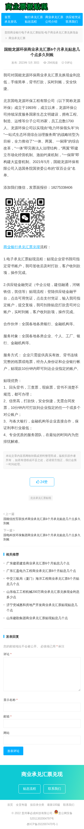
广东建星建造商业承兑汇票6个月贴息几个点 (38, 563)
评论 (7, 654)
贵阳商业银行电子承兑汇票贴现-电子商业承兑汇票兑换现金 (41, 32)
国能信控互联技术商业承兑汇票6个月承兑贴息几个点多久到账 (42, 521)
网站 (6, 733)
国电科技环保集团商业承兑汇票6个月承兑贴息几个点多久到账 (42, 537)
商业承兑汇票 (53, 17)
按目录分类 (37, 804)
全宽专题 (21, 804)
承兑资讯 (11, 21)
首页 (8, 17)
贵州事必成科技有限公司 (37, 813)
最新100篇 (53, 804)
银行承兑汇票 (33, 17)
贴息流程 (31, 21)
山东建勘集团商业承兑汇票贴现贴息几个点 (37, 618)
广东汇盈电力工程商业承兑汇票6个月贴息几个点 (41, 571)
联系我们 (72, 21)
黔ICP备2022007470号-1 (42, 824)
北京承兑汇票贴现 (40, 497)
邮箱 (7, 716)
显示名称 (10, 700)
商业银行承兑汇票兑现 (21, 247)
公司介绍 (51, 21)
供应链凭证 (73, 17)
